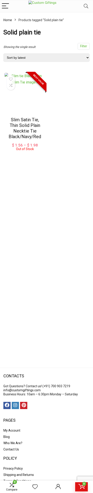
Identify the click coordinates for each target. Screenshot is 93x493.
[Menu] (5, 6)
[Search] (86, 6)
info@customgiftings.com (22, 390)
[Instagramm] (15, 405)
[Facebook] (7, 405)
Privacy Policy (13, 468)
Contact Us (11, 449)
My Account (11, 430)
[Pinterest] (23, 405)
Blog (6, 437)
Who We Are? (12, 443)
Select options (25, 155)
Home (7, 20)
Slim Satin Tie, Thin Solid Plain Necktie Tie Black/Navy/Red (25, 128)
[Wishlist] (35, 487)
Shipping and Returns (18, 475)
